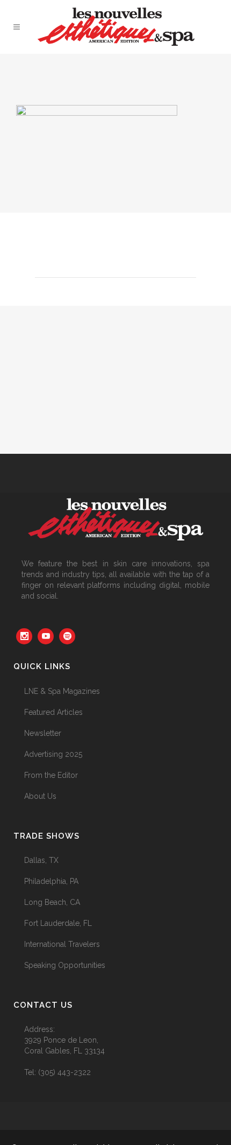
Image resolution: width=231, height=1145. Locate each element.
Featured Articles (53, 712)
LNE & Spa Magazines (62, 691)
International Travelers (62, 944)
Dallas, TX (41, 860)
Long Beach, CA (52, 902)
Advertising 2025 (53, 754)
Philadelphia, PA (51, 881)
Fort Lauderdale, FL (58, 923)
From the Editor (51, 775)
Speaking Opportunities (64, 965)
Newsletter (42, 733)
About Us (40, 796)
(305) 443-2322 (64, 1072)
